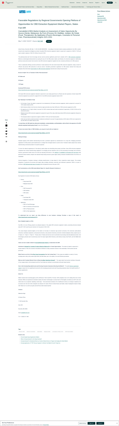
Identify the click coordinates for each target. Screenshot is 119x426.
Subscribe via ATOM (102, 20)
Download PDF (100, 16)
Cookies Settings (82, 423)
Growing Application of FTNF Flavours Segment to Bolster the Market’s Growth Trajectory (40, 343)
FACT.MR (40, 41)
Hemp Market (39, 331)
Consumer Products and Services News (25, 6)
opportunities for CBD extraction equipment (40, 68)
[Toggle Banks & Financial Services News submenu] (60, 7)
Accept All (100, 423)
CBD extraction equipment (75, 57)
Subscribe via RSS (101, 18)
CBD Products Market (69, 331)
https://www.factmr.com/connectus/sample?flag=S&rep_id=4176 (33, 90)
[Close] (117, 423)
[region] (59, 423)
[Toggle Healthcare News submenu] (70, 7)
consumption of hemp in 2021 (57, 331)
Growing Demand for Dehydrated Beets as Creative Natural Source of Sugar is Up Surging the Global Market (44, 341)
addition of (57, 152)
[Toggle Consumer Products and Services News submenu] (35, 7)
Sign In (103, 2)
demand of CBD (22, 331)
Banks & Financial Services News (52, 6)
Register (110, 2)
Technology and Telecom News (93, 6)
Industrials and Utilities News (77, 6)
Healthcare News (65, 6)
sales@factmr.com (25, 312)
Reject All (91, 423)
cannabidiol (62, 152)
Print (98, 14)
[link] (72, 2)
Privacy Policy (46, 424)
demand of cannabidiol (31, 331)
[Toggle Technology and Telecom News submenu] (101, 7)
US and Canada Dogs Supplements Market (30, 337)
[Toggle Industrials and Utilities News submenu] (85, 7)
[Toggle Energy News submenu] (43, 7)
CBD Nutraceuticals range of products (32, 164)
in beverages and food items (71, 152)
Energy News (39, 6)
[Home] (7, 3)
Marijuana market (47, 331)
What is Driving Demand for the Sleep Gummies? (31, 339)
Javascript (99, 22)
